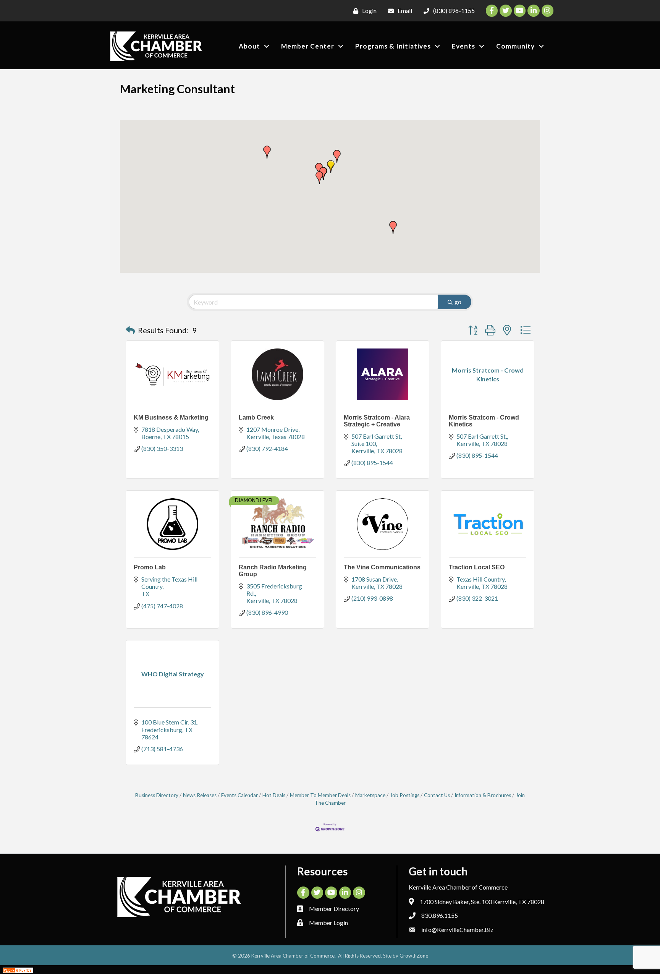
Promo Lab (150, 567)
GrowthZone (414, 956)
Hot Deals (273, 795)
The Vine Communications (382, 567)
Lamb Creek (256, 417)
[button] (331, 166)
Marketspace (370, 795)
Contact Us (437, 795)
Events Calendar (239, 795)
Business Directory (156, 795)
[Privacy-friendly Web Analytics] (18, 969)
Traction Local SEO (477, 567)
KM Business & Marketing (171, 417)
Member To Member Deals (320, 795)
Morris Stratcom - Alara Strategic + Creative (377, 421)
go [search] (458, 301)
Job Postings (404, 795)
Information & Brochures (483, 795)
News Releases (200, 795)
